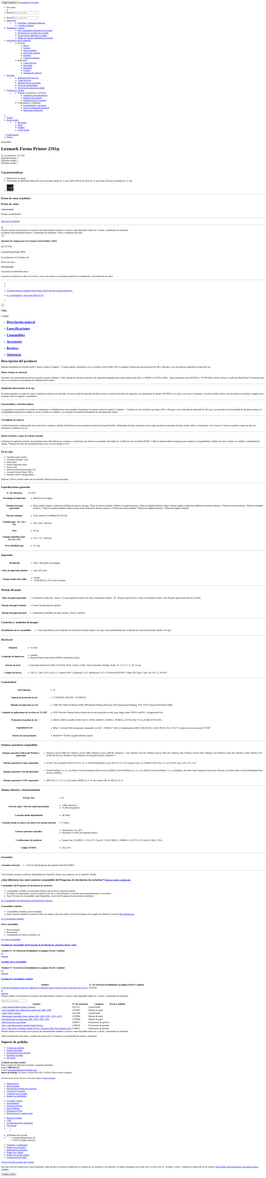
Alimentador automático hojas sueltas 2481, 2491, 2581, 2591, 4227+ (32, 1016)
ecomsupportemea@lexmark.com (22, 1070)
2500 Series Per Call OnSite (14, 1022)
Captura (26, 70)
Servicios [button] (11, 75)
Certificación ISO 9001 (17, 1157)
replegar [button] (4, 956)
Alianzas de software (32, 73)
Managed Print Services (28, 78)
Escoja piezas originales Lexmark (32, 35)
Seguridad (27, 65)
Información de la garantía (29, 83)
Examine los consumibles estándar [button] (17, 979)
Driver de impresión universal (36, 108)
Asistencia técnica (14, 1106)
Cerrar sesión (23, 130)
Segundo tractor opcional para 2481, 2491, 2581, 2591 (25, 1019)
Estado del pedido (14, 1050)
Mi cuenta (22, 122)
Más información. (127, 914)
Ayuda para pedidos (15, 1048)
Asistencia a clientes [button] (15, 90)
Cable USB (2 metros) (11, 1013)
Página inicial (12, 135)
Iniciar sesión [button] (12, 120)
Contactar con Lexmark (17, 1093)
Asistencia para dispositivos (35, 95)
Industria (27, 55)
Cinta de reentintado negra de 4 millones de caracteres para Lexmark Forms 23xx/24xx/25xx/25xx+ (45, 988)
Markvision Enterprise (33, 110)
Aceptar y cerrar (8, 1174)
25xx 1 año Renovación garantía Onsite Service (22, 1025)
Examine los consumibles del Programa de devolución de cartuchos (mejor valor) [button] (39, 945)
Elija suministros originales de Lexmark (35, 30)
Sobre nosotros (13, 1086)
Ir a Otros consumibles (11, 939)
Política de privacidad (16, 1147)
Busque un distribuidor (17, 1096)
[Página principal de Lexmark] (28, 2)
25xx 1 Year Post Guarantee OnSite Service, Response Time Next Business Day (37, 1028)
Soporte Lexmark (49, 1078)
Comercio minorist (31, 58)
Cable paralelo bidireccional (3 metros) (18, 1007)
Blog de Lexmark (14, 1118)
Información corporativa (17, 1150)
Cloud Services (30, 63)
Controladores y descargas (34, 105)
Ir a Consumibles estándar (12, 919)
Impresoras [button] (11, 20)
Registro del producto (32, 98)
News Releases (13, 1108)
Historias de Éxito (14, 1111)
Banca (26, 45)
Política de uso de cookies (18, 1155)
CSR (9, 1120)
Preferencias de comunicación (20, 1113)
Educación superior (31, 53)
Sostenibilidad (13, 1103)
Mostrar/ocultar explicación (117, 880)
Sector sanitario (30, 50)
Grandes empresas (26, 25)
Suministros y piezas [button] (16, 28)
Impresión (27, 68)
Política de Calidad (15, 1152)
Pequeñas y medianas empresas (31, 23)
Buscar (10, 12)
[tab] (136, 322)
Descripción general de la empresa (22, 1088)
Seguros (26, 48)
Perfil (20, 125)
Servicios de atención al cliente (31, 88)
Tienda (10, 117)
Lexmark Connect (14, 1101)
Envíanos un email (15, 1055)
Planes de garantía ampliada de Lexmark (35, 38)
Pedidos (21, 127)
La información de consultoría (20, 1123)
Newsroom (11, 1125)
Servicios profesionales (28, 85)
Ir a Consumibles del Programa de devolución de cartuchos (27, 900)
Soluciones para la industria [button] (19, 40)
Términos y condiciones (17, 1145)
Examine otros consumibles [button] (14, 962)
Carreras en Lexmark (16, 1091)
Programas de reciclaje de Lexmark (33, 33)
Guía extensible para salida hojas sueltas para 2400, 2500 (26, 1010)
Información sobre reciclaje (18, 1053)
